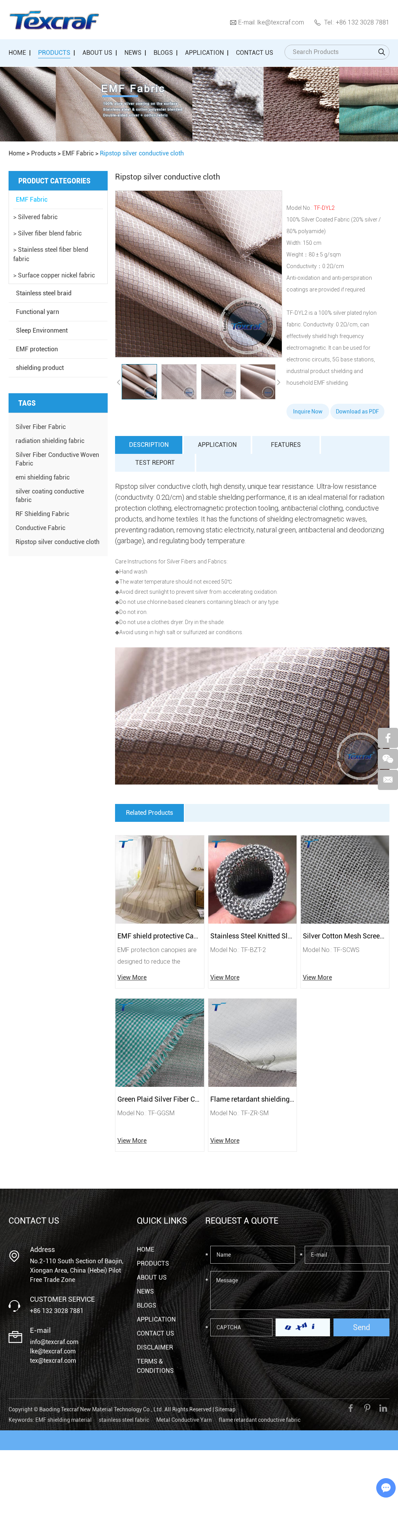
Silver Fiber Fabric (41, 427)
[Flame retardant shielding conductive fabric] (252, 1043)
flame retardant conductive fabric (259, 1420)
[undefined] (198, 274)
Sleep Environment (42, 330)
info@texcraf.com (54, 1342)
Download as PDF (357, 411)
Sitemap (225, 1409)
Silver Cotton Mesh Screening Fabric (345, 936)
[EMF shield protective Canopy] (159, 879)
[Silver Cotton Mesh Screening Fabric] (345, 879)
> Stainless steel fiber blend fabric (50, 254)
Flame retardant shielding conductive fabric (252, 1099)
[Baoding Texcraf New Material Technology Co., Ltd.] (54, 20)
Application (204, 52)
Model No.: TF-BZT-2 (238, 949)
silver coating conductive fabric (50, 496)
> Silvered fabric (35, 217)
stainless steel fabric (124, 1420)
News (132, 52)
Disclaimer (155, 1347)
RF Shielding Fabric (42, 514)
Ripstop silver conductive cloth (58, 542)
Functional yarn (37, 312)
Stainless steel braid (44, 293)
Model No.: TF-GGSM (146, 1113)
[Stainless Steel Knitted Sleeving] (252, 879)
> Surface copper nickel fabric (54, 275)
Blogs (163, 52)
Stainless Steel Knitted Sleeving (252, 936)
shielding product (40, 367)
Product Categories (54, 180)
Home (17, 52)
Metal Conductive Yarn (184, 1420)
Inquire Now (308, 411)
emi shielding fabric (43, 477)
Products (54, 52)
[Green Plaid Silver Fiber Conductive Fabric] (159, 1043)
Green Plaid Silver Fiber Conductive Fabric (159, 1099)
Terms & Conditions (155, 1366)
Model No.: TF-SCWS (331, 949)
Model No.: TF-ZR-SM (239, 1113)
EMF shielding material (63, 1420)
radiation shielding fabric (50, 441)
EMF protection (37, 349)
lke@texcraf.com (280, 22)
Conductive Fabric (40, 528)
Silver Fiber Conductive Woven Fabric (57, 459)
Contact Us (254, 52)
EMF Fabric (78, 153)
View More (132, 977)
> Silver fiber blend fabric (47, 233)
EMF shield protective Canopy (159, 936)
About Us (97, 52)
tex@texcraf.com (53, 1360)
